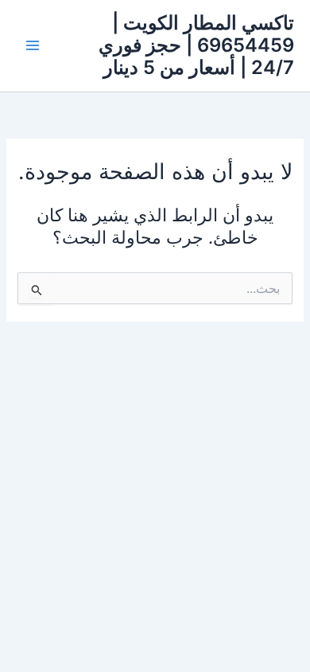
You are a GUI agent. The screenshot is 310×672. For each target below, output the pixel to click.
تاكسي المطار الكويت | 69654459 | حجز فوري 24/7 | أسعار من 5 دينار (196, 45)
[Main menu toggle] (32, 45)
